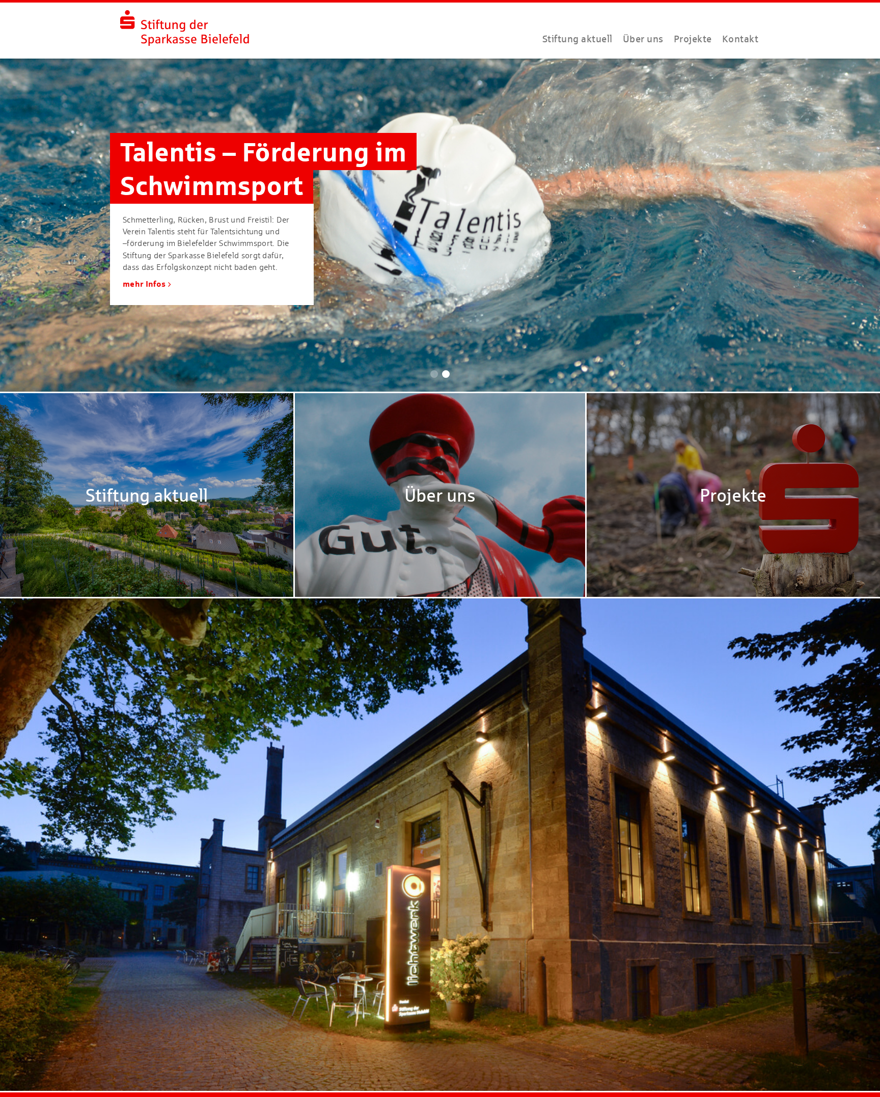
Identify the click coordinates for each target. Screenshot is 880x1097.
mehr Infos (144, 284)
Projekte (693, 38)
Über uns (643, 38)
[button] (434, 374)
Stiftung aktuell (577, 38)
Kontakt (740, 38)
